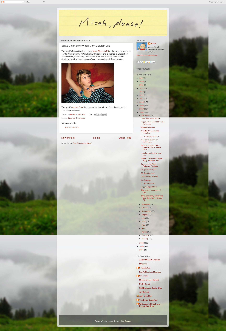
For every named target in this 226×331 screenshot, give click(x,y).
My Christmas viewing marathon (150, 132)
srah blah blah (145, 296)
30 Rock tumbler (148, 173)
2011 (141, 99)
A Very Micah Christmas (149, 260)
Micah (153, 44)
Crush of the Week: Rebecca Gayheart (150, 165)
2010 (141, 102)
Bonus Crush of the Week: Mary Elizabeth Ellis (152, 160)
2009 (141, 106)
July (143, 218)
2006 (141, 243)
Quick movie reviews (149, 177)
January (145, 239)
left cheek (143, 276)
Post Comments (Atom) (82, 143)
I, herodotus (144, 268)
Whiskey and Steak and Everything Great (149, 305)
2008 (141, 109)
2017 (141, 78)
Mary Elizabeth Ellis (101, 51)
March (144, 232)
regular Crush (78, 107)
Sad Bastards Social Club (150, 288)
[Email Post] (90, 114)
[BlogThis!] (98, 114)
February (146, 235)
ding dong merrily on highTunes (149, 141)
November (146, 204)
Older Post (125, 137)
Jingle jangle (146, 180)
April (144, 228)
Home (96, 137)
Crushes (71, 118)
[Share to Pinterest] (105, 114)
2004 (141, 250)
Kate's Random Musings (150, 272)
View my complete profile (147, 55)
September (146, 211)
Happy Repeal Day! (149, 187)
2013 (141, 92)
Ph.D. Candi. (144, 284)
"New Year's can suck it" (151, 118)
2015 (141, 85)
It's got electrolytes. (149, 170)
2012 (141, 95)
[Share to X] (100, 114)
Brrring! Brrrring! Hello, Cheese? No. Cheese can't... (151, 147)
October (145, 208)
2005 (141, 246)
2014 (141, 88)
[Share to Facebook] (102, 114)
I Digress (143, 264)
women (82, 118)
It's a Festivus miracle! (150, 136)
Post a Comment (72, 127)
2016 (141, 81)
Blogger (128, 321)
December (146, 115)
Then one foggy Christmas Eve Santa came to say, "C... (152, 198)
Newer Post (67, 137)
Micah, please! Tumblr (149, 280)
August (145, 215)
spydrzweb (144, 292)
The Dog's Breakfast (148, 300)
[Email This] (95, 114)
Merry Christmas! (148, 127)
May (144, 225)
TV (77, 118)
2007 (141, 112)
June (144, 222)
